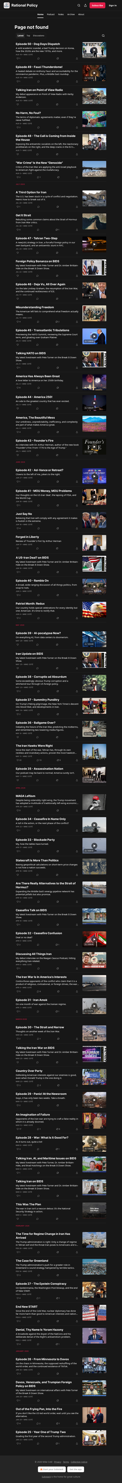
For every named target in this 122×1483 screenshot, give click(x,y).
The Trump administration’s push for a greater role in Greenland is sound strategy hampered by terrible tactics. (45, 1266)
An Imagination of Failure (33, 1114)
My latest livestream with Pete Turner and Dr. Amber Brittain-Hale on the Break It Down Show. (47, 267)
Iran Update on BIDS (29, 653)
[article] (61, 51)
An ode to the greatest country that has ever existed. (42, 401)
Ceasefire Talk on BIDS (31, 910)
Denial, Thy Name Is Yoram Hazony (39, 1329)
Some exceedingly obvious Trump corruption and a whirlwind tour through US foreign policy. (42, 682)
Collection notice (79, 1461)
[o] (94, 50)
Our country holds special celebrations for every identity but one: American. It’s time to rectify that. (46, 609)
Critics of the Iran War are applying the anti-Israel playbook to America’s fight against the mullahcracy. (46, 168)
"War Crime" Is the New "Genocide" (39, 162)
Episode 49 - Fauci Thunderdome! (39, 67)
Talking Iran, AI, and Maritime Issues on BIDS (46, 1158)
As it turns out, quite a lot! (29, 1141)
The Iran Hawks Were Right (34, 745)
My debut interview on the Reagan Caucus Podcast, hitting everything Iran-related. (45, 960)
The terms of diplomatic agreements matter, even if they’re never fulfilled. (46, 118)
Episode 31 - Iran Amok (31, 1000)
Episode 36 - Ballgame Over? (35, 722)
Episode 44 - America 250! (34, 397)
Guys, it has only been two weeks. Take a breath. (40, 1097)
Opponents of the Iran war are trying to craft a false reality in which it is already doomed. (47, 1120)
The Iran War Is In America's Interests (41, 977)
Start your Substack (53, 1469)
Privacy (57, 1461)
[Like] (18, 104)
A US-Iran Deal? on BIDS (32, 557)
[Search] (79, 5)
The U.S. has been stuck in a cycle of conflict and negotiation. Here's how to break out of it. (47, 198)
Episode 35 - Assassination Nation (39, 768)
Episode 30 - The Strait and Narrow (40, 1027)
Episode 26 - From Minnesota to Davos (42, 1359)
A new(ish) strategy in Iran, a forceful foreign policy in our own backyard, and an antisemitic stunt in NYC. (45, 244)
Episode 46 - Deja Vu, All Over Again (40, 284)
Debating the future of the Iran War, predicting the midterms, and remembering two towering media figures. (47, 728)
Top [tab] (28, 35)
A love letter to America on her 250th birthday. (40, 380)
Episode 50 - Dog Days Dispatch (38, 44)
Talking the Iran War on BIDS (35, 1048)
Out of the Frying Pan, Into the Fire (39, 1409)
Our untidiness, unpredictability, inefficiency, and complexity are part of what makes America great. (47, 423)
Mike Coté (28, 55)
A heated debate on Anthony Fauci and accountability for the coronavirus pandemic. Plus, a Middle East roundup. (47, 72)
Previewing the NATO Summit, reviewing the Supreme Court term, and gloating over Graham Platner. (47, 336)
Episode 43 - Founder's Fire (34, 440)
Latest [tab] (21, 35)
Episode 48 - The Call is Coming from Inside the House (45, 138)
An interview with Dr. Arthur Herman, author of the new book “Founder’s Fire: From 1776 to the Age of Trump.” (47, 446)
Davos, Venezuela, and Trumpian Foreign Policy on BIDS (44, 1384)
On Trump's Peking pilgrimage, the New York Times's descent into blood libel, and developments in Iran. (47, 705)
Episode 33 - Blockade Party (35, 839)
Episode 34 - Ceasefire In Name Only (41, 819)
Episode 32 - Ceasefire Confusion (39, 933)
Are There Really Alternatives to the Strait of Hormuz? (46, 885)
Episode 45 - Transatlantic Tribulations (42, 330)
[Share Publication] (85, 5)
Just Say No (24, 514)
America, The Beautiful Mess (35, 417)
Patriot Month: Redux (30, 603)
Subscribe (97, 5)
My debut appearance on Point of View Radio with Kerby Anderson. (44, 95)
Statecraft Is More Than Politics (37, 860)
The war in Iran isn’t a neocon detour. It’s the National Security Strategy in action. (43, 1210)
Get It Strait (23, 215)
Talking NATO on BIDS (31, 353)
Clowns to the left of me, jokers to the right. (38, 474)
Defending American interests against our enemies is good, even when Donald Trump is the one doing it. (46, 1076)
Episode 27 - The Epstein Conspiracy (41, 1283)
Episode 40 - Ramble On (32, 580)
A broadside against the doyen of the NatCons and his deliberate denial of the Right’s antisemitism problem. (43, 1335)
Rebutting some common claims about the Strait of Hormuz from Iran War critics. (46, 221)
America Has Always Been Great (38, 376)
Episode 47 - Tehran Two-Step (36, 238)
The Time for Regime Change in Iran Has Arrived (43, 1235)
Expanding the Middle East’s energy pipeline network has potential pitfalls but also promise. (45, 893)
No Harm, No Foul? (28, 113)
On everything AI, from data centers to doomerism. (42, 637)
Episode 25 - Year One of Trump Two (41, 1432)
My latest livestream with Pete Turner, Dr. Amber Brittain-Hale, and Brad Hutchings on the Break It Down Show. (45, 1164)
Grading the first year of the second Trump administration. (46, 1436)
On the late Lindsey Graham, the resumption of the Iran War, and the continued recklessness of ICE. (47, 290)
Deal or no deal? (24, 937)
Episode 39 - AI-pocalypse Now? (38, 633)
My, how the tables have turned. (32, 843)
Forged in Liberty (27, 537)
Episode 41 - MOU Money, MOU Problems (44, 491)
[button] (40, 14)
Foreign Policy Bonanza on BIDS (37, 261)
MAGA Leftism (25, 796)
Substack (46, 1476)
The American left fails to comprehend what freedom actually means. (47, 313)
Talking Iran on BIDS (29, 1181)
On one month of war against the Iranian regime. (41, 1004)
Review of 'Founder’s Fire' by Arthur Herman (38, 540)
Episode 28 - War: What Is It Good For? (42, 1137)
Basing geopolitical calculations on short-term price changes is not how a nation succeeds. (47, 866)
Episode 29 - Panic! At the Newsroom (41, 1094)
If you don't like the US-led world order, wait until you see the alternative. (47, 1415)
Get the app (76, 1469)
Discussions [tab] (38, 35)
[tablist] (31, 36)
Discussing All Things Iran (34, 954)
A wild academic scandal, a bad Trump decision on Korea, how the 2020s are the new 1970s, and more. (45, 50)
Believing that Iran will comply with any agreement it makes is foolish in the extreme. (46, 519)
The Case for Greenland (32, 1260)
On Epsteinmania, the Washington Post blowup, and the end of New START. (47, 1289)
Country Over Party (29, 1071)
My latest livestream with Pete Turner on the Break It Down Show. (46, 359)
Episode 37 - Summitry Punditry (37, 699)
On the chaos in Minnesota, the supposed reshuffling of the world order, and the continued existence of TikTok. (46, 1365)
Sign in (113, 5)
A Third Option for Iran (31, 192)
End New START (27, 1306)
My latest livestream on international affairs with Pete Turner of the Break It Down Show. (47, 1392)
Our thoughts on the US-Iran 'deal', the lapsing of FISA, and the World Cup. (46, 496)
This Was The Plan (28, 1204)
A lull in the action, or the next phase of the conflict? (42, 823)
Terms (66, 1461)
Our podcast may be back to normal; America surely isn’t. (45, 772)
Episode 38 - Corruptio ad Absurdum (41, 676)
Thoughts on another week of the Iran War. (38, 1031)
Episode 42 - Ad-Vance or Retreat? (39, 470)
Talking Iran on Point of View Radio (39, 90)
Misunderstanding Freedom (35, 307)
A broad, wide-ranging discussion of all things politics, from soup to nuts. (46, 586)
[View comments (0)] (38, 58)
